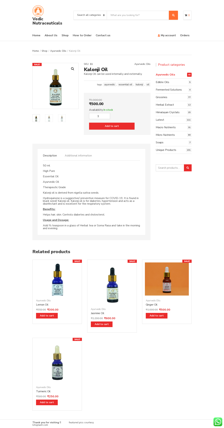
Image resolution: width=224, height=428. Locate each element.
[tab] (50, 155)
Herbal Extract (165, 105)
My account (168, 35)
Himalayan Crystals (168, 112)
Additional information (78, 155)
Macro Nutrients (166, 127)
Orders (185, 35)
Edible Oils (162, 82)
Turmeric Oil (43, 391)
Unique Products (166, 150)
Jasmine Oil (97, 313)
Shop (65, 35)
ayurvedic (109, 84)
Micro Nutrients (165, 135)
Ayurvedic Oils (58, 51)
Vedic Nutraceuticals (47, 21)
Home (36, 35)
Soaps (159, 142)
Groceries (161, 97)
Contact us (103, 35)
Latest (160, 120)
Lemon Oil (42, 305)
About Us (51, 35)
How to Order (82, 35)
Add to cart (112, 126)
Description (50, 155)
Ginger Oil (152, 305)
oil (148, 84)
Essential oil (125, 84)
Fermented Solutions (169, 90)
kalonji (139, 84)
